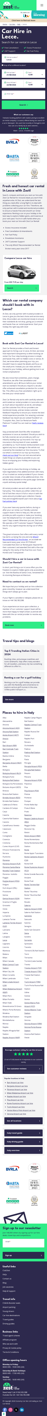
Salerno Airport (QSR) (33, 909)
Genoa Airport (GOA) (11, 898)
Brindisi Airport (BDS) (11, 797)
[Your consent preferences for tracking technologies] (4, 1414)
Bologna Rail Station (11, 780)
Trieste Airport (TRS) (32, 971)
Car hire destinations (11, 1315)
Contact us (7, 1278)
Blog (4, 1283)
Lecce (5, 940)
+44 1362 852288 (23, 1395)
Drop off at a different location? (15, 65)
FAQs (5, 1274)
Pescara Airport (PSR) (33, 780)
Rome (26, 850)
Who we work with (10, 1344)
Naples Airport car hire (16, 1096)
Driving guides (9, 1323)
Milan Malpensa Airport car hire (20, 1093)
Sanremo (28, 916)
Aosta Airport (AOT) (11, 735)
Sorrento (28, 940)
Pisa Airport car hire (15, 1100)
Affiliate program (10, 1340)
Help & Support (9, 1291)
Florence (6, 860)
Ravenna (27, 815)
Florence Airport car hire (17, 1089)
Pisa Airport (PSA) (31, 791)
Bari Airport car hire (15, 1082)
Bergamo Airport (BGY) (12, 763)
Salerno (27, 905)
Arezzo (5, 738)
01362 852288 (21, 1392)
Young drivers (8, 1311)
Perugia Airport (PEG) (33, 766)
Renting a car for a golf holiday (22, 678)
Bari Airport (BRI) (10, 745)
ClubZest (6, 1270)
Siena (26, 933)
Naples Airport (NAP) (11, 1037)
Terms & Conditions (11, 1352)
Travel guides (8, 1319)
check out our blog (10, 455)
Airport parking (9, 1307)
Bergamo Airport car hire (17, 1086)
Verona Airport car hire (16, 1114)
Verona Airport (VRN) (33, 1023)
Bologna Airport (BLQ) (12, 773)
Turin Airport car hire (16, 1107)
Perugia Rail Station (32, 770)
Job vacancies (8, 1287)
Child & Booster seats (11, 1303)
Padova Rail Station (32, 752)
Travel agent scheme (11, 1335)
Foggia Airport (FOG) (11, 881)
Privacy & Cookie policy (12, 1348)
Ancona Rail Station (10, 731)
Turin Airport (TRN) (32, 982)
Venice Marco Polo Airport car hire (21, 1110)
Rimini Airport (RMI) (32, 836)
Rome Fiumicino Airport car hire (20, 1103)
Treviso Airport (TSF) (33, 968)
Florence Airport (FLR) (11, 864)
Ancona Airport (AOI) (11, 728)
